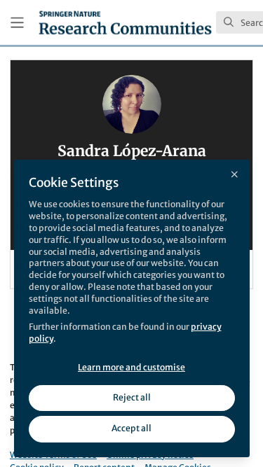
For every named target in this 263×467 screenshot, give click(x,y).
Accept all (131, 428)
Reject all (132, 397)
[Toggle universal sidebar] (17, 23)
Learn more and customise (131, 367)
